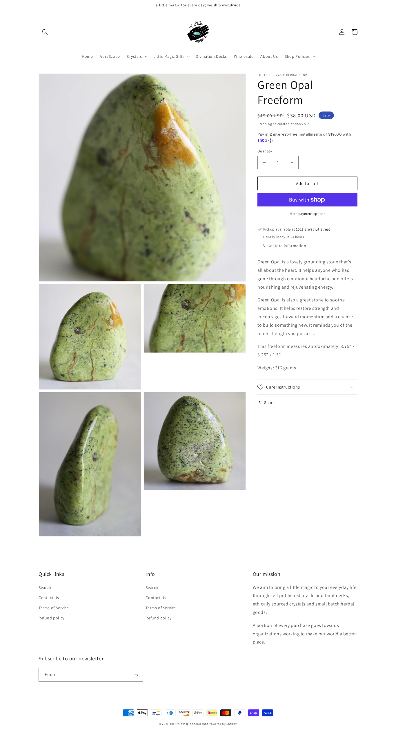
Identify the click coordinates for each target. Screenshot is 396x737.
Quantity (264, 151)
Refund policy (51, 618)
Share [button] (269, 402)
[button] (45, 32)
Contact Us (49, 597)
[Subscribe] (136, 675)
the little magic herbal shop (189, 724)
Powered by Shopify (223, 724)
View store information (284, 245)
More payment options (307, 213)
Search (45, 587)
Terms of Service (54, 607)
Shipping (264, 124)
